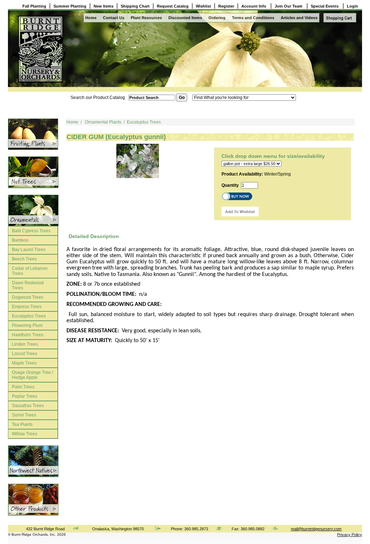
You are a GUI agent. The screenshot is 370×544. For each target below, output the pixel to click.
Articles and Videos (299, 18)
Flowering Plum (27, 325)
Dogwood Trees (27, 297)
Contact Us (113, 18)
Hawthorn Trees (27, 334)
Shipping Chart (135, 6)
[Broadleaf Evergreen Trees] (33, 499)
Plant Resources (146, 18)
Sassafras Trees (28, 405)
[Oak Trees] (33, 210)
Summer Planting (69, 6)
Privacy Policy (349, 534)
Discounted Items (185, 18)
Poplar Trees (24, 396)
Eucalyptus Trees (29, 316)
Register (226, 6)
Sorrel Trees (24, 415)
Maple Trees (24, 363)
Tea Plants (22, 424)
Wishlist (203, 6)
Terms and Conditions (253, 18)
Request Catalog (173, 6)
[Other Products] (33, 134)
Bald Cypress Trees (31, 230)
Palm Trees (23, 386)
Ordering (216, 18)
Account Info (254, 6)
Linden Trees (25, 344)
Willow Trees (24, 433)
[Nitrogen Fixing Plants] (33, 172)
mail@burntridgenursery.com (316, 529)
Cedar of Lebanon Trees (30, 271)
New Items (103, 6)
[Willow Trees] (33, 461)
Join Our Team (289, 6)
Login (352, 6)
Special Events (325, 6)
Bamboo (20, 240)
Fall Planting (34, 6)
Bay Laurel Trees (29, 249)
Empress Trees (27, 306)
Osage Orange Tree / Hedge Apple (32, 375)
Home (90, 18)
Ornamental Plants (103, 122)
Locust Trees (24, 353)
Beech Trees (24, 259)
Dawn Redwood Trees (28, 285)
